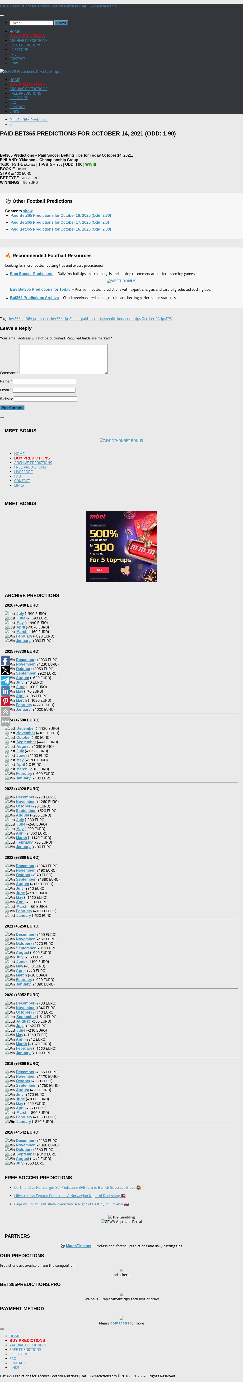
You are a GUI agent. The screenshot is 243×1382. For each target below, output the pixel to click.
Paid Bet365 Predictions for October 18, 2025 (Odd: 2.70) (60, 215)
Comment (9, 373)
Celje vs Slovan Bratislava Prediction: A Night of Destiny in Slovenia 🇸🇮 (71, 1204)
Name (6, 381)
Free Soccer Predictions (31, 274)
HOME (14, 31)
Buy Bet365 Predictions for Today (40, 289)
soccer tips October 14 (142, 318)
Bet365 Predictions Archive (34, 298)
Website (6, 398)
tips (163, 318)
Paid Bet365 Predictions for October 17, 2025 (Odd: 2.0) (59, 222)
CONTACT (17, 58)
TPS (169, 318)
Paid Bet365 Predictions (28, 119)
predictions (115, 318)
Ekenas (75, 318)
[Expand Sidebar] (2, 417)
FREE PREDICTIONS (25, 45)
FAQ (12, 54)
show (28, 211)
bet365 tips (60, 318)
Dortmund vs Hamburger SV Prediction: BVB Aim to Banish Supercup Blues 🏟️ (77, 1187)
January (23, 1122)
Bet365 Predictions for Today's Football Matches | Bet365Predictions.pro (58, 6)
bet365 (15, 318)
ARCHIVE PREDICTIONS (28, 40)
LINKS (14, 63)
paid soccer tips (93, 318)
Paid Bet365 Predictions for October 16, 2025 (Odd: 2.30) (60, 229)
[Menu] (2, 15)
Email (6, 390)
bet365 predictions (36, 318)
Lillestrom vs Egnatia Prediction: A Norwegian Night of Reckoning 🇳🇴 (70, 1196)
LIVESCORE (18, 49)
